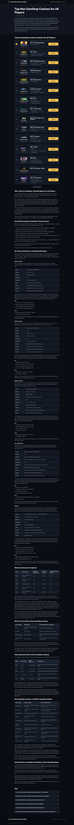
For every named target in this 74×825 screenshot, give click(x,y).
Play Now (53, 44)
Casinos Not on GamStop (55, 1)
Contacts (63, 1)
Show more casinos (37, 186)
